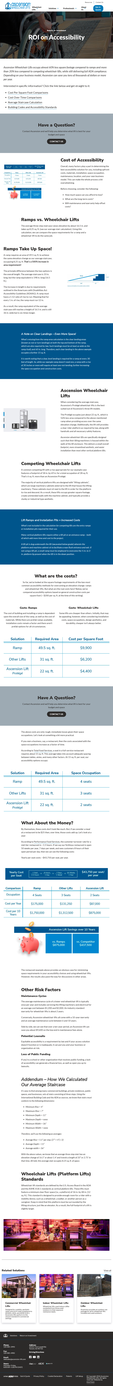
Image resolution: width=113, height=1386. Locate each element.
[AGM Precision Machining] (15, 1379)
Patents (69, 1376)
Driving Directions (36, 1352)
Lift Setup (79, 1376)
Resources (88, 2)
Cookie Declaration (55, 1376)
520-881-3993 (9, 1347)
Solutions (13, 1335)
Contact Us (99, 2)
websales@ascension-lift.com (15, 1359)
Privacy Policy (39, 1376)
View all (107, 1270)
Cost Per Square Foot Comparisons (28, 92)
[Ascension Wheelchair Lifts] (18, 6)
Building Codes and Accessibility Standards (32, 107)
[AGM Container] (10, 1379)
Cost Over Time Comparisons (25, 97)
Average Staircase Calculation (25, 102)
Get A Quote (25, 1376)
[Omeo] (6, 1379)
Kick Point (90, 1382)
